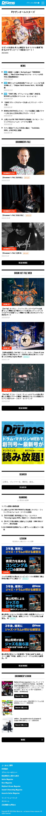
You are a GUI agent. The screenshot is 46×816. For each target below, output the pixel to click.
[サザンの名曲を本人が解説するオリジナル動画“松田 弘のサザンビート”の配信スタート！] (23, 31)
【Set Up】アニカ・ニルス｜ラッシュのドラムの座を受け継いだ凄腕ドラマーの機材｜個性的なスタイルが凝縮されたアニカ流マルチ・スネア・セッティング (23, 396)
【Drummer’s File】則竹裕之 (12, 177)
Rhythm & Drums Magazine (11, 786)
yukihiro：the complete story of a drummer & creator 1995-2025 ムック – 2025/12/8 (27, 719)
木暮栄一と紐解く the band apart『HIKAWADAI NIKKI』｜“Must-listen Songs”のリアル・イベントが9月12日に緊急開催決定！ (23, 74)
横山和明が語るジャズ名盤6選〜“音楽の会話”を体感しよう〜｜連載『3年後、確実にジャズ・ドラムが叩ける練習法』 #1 (22, 656)
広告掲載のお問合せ (9, 804)
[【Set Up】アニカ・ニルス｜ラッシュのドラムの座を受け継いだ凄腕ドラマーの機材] (23, 378)
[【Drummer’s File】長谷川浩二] (23, 199)
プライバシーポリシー (9, 772)
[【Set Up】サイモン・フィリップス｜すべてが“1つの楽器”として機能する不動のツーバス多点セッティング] (23, 292)
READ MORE (23, 262)
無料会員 (26, 177)
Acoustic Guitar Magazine (11, 793)
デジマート (5, 801)
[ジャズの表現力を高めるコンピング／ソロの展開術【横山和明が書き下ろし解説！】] (23, 560)
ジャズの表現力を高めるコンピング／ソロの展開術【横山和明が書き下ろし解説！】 (23, 577)
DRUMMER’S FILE (9, 173)
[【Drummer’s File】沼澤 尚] (23, 236)
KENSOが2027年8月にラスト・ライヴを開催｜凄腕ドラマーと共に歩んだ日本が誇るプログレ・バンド (24, 112)
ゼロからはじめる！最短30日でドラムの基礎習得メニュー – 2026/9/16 (29, 702)
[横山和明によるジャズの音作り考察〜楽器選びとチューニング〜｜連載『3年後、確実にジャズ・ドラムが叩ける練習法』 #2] (23, 598)
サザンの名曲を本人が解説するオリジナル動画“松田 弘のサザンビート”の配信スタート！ (22, 48)
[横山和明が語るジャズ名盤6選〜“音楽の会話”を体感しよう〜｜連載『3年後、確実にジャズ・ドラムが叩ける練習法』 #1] (23, 637)
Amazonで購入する (21, 696)
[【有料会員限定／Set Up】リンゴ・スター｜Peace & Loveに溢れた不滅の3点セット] (23, 336)
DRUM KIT (6, 304)
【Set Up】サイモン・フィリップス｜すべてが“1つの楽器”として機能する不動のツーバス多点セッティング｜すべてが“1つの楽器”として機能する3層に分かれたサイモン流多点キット (23, 311)
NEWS (5, 43)
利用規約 (5, 769)
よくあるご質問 (7, 765)
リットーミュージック (9, 797)
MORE (23, 739)
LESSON (6, 572)
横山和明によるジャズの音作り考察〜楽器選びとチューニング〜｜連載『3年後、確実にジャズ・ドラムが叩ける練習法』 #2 (23, 616)
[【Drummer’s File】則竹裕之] (23, 161)
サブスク (26, 357)
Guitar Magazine (7, 779)
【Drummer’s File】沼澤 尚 (12, 253)
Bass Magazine (7, 782)
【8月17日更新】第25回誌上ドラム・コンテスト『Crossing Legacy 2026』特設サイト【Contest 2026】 (22, 516)
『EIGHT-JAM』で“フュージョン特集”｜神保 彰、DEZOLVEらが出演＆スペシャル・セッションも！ (23, 95)
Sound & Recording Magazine (12, 789)
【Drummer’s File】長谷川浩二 (13, 215)
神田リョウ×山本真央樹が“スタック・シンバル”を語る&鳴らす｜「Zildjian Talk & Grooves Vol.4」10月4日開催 (24, 85)
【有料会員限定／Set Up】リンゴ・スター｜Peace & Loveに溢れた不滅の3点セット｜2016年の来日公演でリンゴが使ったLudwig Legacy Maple (23, 354)
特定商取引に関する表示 (10, 776)
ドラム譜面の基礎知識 (11, 506)
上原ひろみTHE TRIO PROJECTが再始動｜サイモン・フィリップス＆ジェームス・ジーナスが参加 (24, 120)
